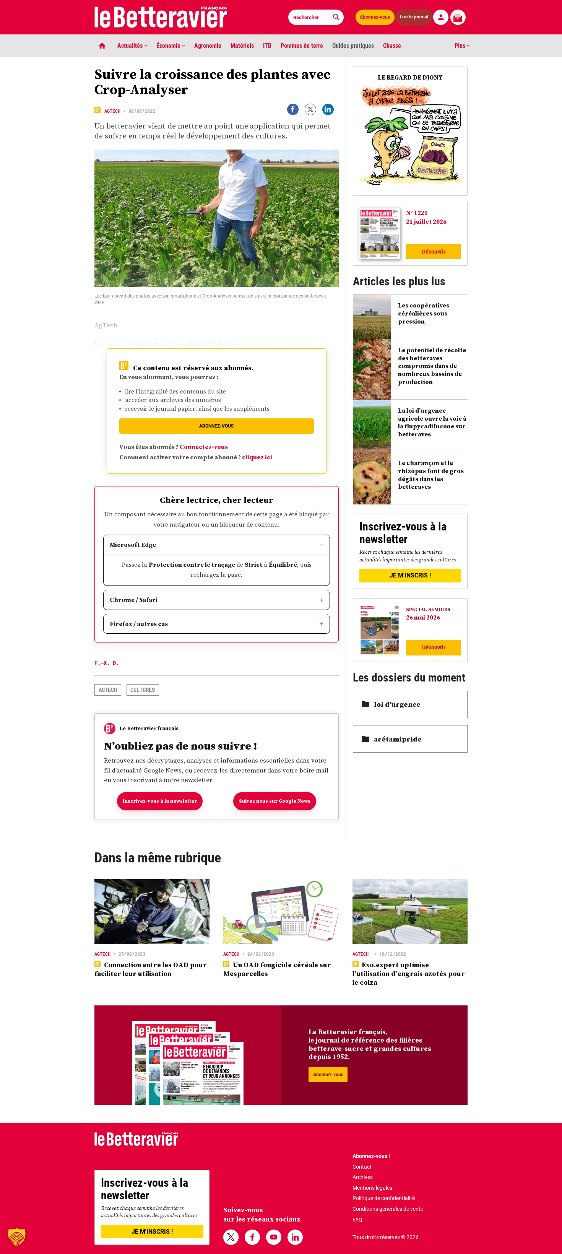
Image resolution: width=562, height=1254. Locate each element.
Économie (169, 45)
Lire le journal (414, 17)
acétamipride (398, 739)
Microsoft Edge (133, 544)
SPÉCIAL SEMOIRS (428, 609)
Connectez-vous (204, 446)
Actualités (130, 45)
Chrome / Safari (134, 599)
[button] (17, 1237)
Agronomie (207, 45)
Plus (461, 45)
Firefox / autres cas (139, 624)
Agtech (108, 689)
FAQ (357, 1220)
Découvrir (433, 252)
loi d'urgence (397, 704)
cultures (142, 689)
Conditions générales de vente (387, 1209)
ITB (267, 45)
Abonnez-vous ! (371, 1156)
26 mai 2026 (423, 617)
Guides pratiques (353, 45)
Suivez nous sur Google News (274, 801)
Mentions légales (372, 1188)
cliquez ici (257, 457)
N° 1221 (417, 212)
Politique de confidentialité (383, 1198)
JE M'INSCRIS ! (410, 575)
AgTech (112, 111)
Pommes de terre (302, 45)
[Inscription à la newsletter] (458, 17)
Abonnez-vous (375, 17)
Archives (362, 1177)
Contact (362, 1167)
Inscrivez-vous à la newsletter (160, 801)
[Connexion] (440, 17)
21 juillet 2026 (426, 221)
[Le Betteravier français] (160, 17)
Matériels (242, 45)
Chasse (392, 45)
